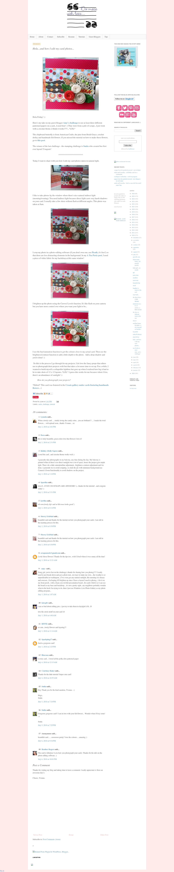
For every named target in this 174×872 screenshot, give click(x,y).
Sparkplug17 (47, 639)
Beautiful (135, 331)
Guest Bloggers (94, 36)
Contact (50, 36)
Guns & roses (136, 257)
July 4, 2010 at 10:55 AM (47, 678)
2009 (133, 373)
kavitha (44, 500)
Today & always (137, 334)
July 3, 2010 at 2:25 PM (47, 646)
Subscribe (60, 36)
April (134, 362)
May (134, 360)
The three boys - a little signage (137, 299)
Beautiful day (136, 283)
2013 (133, 227)
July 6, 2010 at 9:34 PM (47, 740)
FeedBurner (131, 149)
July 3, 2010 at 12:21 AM (47, 560)
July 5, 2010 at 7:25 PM (47, 725)
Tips (106, 36)
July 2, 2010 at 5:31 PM (47, 492)
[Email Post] (57, 401)
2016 (133, 219)
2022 (133, 204)
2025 (133, 196)
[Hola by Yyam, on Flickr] (70, 111)
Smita (44, 686)
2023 (133, 201)
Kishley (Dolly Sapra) (49, 450)
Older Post (104, 835)
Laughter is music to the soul (137, 290)
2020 (133, 209)
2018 (133, 214)
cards (40, 404)
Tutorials (81, 36)
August (135, 252)
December (136, 237)
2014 (133, 225)
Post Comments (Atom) (51, 839)
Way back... (136, 294)
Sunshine (135, 277)
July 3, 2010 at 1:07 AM (47, 594)
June (134, 357)
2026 (133, 193)
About (40, 36)
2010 (133, 235)
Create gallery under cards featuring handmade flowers (71, 386)
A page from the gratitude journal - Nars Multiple (127, 170)
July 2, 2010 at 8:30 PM (47, 526)
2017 (133, 217)
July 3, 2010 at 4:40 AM (47, 615)
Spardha (44, 482)
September (136, 247)
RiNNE (45, 623)
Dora (43, 435)
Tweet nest (135, 280)
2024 (133, 199)
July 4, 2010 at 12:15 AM (47, 662)
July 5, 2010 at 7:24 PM (47, 701)
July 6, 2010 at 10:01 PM (47, 759)
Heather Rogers (48, 749)
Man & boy (136, 337)
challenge (46, 404)
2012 (133, 230)
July (134, 254)
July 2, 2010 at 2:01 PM (47, 426)
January (135, 370)
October (135, 245)
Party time (135, 275)
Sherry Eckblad (47, 516)
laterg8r (45, 602)
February (135, 367)
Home (32, 36)
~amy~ (43, 568)
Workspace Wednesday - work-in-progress (125, 176)
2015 (133, 222)
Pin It (2, 871)
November (136, 240)
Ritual (134, 285)
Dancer (135, 320)
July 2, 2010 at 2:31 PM (47, 442)
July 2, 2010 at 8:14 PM (47, 508)
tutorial (52, 404)
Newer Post (37, 835)
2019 (133, 212)
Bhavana (45, 655)
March (135, 365)
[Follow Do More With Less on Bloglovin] (124, 100)
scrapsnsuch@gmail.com (50, 553)
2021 (133, 206)
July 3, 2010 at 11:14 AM (47, 631)
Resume (71, 36)
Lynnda (44, 416)
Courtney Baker (48, 670)
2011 (133, 232)
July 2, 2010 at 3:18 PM (47, 474)
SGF (134, 272)
